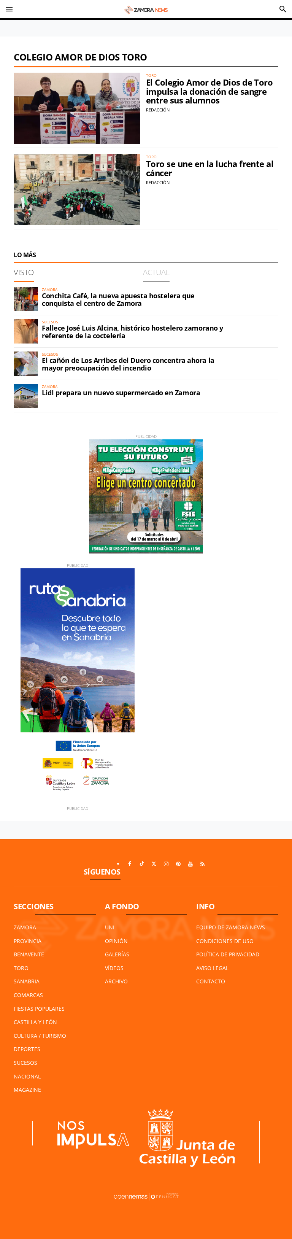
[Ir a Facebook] (130, 864)
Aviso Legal (212, 968)
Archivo (116, 981)
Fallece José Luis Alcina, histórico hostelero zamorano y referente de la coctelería (132, 331)
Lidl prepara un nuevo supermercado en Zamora (121, 392)
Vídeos (114, 968)
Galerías (117, 954)
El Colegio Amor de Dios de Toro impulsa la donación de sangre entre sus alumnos (209, 91)
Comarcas (28, 995)
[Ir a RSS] (203, 864)
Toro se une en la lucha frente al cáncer (209, 168)
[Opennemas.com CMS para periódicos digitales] (146, 1195)
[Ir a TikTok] (142, 864)
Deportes (27, 1049)
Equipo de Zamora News (230, 927)
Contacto (210, 981)
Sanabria (27, 981)
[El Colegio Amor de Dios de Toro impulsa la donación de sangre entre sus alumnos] (77, 108)
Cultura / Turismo (40, 1035)
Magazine (27, 1089)
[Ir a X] (154, 864)
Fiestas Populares (39, 1008)
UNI (109, 927)
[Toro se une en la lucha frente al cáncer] (77, 189)
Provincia (27, 941)
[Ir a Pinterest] (178, 864)
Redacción (158, 110)
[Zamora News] (146, 9)
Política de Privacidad (227, 954)
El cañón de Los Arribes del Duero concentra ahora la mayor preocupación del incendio (128, 364)
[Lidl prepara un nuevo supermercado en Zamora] (26, 396)
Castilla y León (35, 1022)
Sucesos (25, 1062)
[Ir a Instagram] (166, 864)
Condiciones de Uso (225, 941)
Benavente (29, 954)
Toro (21, 968)
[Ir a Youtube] (190, 864)
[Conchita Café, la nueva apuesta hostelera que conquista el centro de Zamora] (26, 299)
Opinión (116, 941)
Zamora (25, 927)
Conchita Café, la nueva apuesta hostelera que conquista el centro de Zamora (118, 299)
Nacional (27, 1076)
